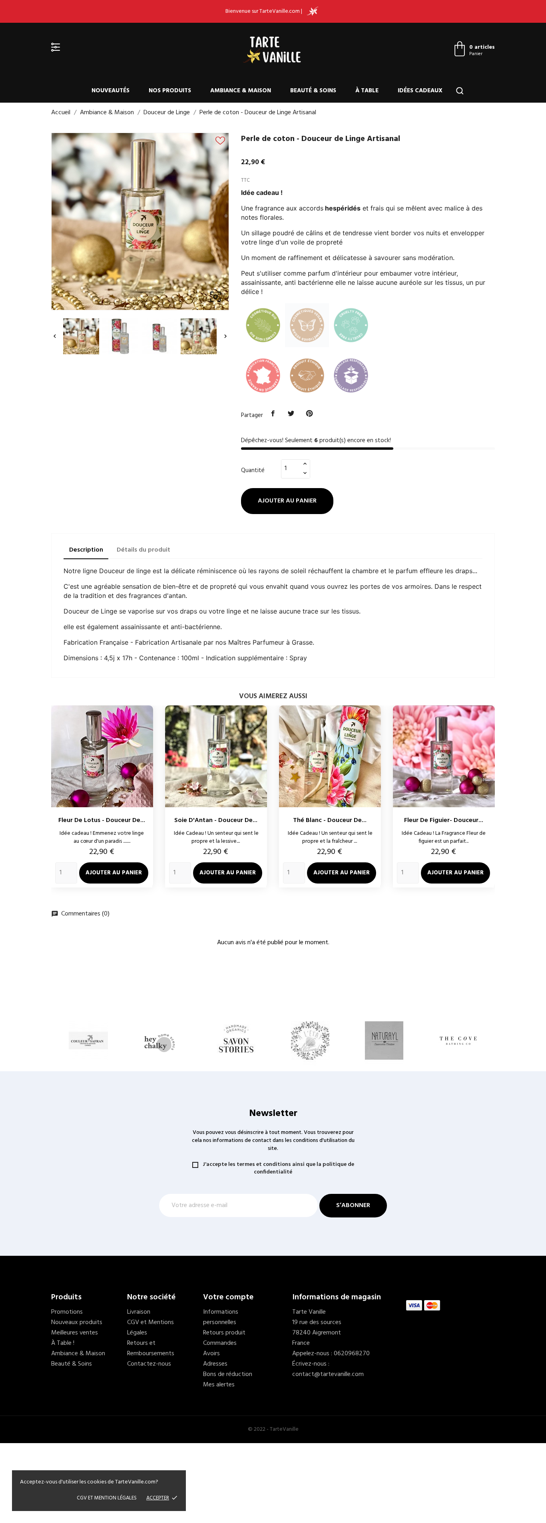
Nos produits (170, 90)
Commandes (220, 1343)
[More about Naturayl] (384, 1040)
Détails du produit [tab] (143, 550)
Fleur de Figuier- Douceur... (443, 820)
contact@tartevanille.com (328, 1374)
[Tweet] (291, 414)
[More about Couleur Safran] (88, 1040)
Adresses (215, 1364)
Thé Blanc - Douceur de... (330, 820)
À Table (367, 90)
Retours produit (224, 1333)
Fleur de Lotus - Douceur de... (101, 820)
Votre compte (228, 1297)
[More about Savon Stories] (236, 1040)
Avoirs (211, 1353)
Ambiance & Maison (240, 90)
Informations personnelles (220, 1317)
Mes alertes (219, 1385)
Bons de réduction (227, 1374)
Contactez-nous (149, 1364)
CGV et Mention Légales (107, 1498)
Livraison (138, 1312)
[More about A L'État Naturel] (310, 1040)
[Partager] (273, 414)
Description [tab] (86, 550)
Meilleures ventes (74, 1333)
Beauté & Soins (313, 90)
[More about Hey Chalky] (162, 1040)
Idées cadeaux (420, 90)
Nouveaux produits (76, 1322)
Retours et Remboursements (150, 1348)
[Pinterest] (309, 414)
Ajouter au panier (287, 501)
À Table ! (62, 1343)
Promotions (67, 1312)
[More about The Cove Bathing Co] (458, 1040)
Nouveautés (111, 90)
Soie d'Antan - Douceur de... (215, 820)
